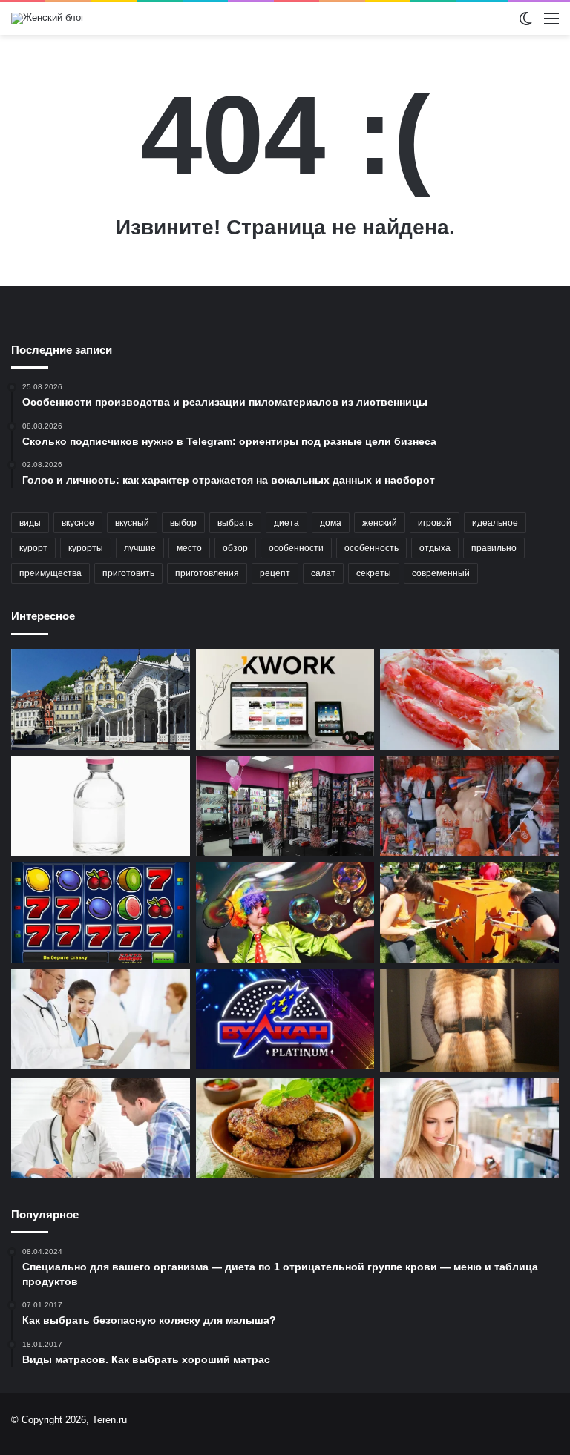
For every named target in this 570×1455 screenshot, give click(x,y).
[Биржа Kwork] (285, 699)
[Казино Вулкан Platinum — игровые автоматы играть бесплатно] (285, 1019)
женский (379, 523)
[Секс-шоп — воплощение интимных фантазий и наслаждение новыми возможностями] (285, 806)
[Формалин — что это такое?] (100, 806)
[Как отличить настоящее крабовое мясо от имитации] (469, 699)
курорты (85, 548)
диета (286, 523)
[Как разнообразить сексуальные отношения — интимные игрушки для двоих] (469, 806)
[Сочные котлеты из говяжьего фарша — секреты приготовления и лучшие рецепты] (285, 1128)
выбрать (235, 523)
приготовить (128, 573)
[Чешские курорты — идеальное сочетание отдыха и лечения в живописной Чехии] (100, 699)
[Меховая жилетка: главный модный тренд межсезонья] (469, 1020)
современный (441, 573)
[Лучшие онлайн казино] (100, 912)
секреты (373, 573)
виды (30, 523)
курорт (33, 548)
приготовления (207, 573)
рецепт (275, 573)
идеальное (495, 523)
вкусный (132, 523)
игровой (434, 523)
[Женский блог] (48, 18)
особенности (296, 548)
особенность (371, 548)
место (189, 548)
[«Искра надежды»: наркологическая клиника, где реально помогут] (100, 1128)
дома (330, 523)
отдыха (435, 548)
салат (323, 573)
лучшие (140, 548)
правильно (494, 548)
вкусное (78, 523)
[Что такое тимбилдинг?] (469, 912)
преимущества (50, 573)
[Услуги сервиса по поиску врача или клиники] (100, 1019)
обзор (235, 548)
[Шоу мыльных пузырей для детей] (285, 912)
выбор (183, 523)
